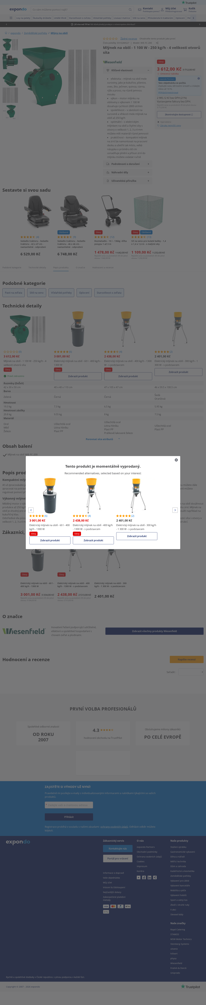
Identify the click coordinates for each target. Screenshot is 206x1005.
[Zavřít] (176, 459)
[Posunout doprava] (175, 510)
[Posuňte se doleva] (31, 510)
